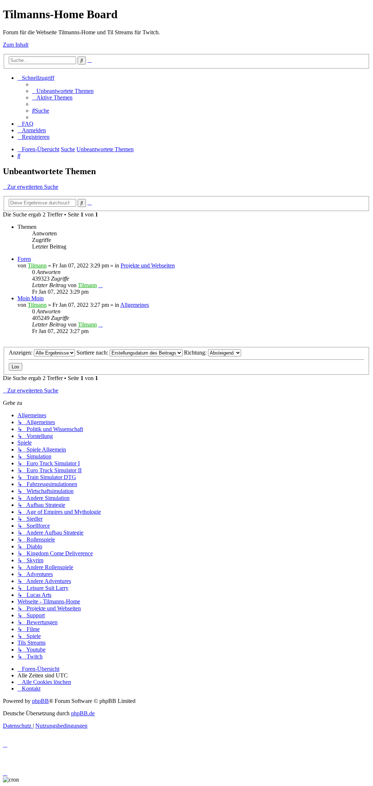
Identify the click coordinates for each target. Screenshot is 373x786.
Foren (24, 259)
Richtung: (196, 352)
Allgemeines (134, 305)
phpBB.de (83, 713)
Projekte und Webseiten (148, 265)
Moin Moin (30, 298)
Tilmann (37, 265)
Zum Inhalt (15, 45)
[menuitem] (63, 91)
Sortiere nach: (93, 352)
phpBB (40, 701)
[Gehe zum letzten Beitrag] (100, 285)
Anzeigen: (21, 352)
